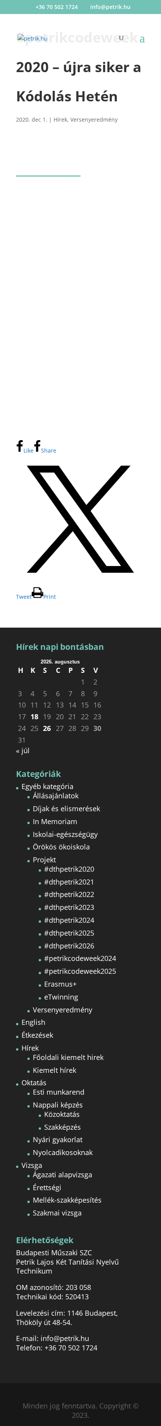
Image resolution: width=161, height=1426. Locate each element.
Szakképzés (62, 1127)
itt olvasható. (103, 423)
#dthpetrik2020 (69, 869)
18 (34, 716)
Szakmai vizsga (57, 1212)
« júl (23, 750)
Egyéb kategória (47, 786)
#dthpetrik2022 (69, 894)
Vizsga (31, 1165)
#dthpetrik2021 (69, 881)
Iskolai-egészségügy (65, 834)
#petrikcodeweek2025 (80, 971)
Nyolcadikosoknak (63, 1152)
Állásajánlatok (56, 795)
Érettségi (47, 1187)
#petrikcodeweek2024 (80, 958)
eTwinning (61, 996)
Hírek (60, 119)
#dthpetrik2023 (69, 907)
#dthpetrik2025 (69, 933)
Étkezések (37, 1035)
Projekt (44, 859)
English (33, 1022)
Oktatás (34, 1082)
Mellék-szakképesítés (67, 1200)
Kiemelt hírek (54, 1070)
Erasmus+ (60, 984)
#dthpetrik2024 (69, 920)
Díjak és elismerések (66, 808)
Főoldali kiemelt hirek (68, 1057)
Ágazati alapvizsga (62, 1174)
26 (47, 728)
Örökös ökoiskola (61, 846)
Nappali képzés (58, 1104)
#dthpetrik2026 (69, 945)
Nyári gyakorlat (57, 1139)
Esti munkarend (58, 1092)
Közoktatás (62, 1114)
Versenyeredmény (94, 119)
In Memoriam (55, 821)
